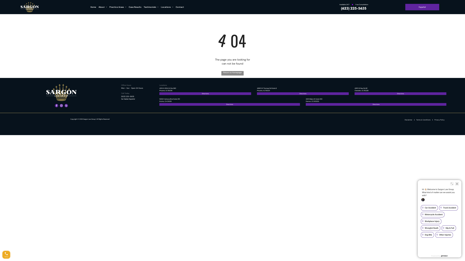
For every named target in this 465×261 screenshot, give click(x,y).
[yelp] (66, 106)
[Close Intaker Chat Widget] (457, 184)
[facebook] (56, 106)
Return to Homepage (232, 72)
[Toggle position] (452, 184)
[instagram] (61, 106)
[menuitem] (93, 7)
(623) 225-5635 (353, 8)
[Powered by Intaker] (444, 256)
